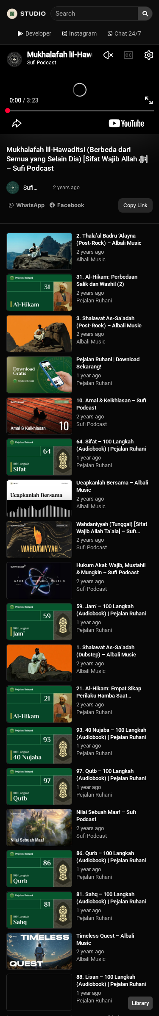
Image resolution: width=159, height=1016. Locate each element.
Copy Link (135, 205)
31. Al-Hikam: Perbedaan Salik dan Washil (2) (106, 280)
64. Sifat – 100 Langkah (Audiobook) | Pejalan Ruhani (111, 445)
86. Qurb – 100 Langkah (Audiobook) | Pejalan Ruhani (111, 857)
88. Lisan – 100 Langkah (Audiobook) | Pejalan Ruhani (111, 980)
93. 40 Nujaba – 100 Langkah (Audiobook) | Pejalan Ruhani (111, 733)
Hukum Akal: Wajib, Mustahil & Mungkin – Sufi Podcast (110, 569)
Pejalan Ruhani (94, 300)
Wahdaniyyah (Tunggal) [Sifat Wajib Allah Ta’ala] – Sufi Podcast (111, 531)
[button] (26, 205)
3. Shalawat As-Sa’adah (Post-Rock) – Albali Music (109, 322)
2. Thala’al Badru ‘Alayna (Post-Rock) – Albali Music (109, 239)
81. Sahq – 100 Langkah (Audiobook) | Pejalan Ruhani (111, 898)
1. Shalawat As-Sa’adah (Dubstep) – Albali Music (106, 651)
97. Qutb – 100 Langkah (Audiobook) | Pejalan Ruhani (111, 774)
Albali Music (91, 259)
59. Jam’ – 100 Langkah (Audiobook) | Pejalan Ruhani (111, 610)
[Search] (145, 13)
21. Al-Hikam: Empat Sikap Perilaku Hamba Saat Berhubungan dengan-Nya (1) (112, 695)
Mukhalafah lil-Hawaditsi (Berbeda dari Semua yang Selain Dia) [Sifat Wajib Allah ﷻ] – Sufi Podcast (77, 158)
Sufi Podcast (91, 424)
